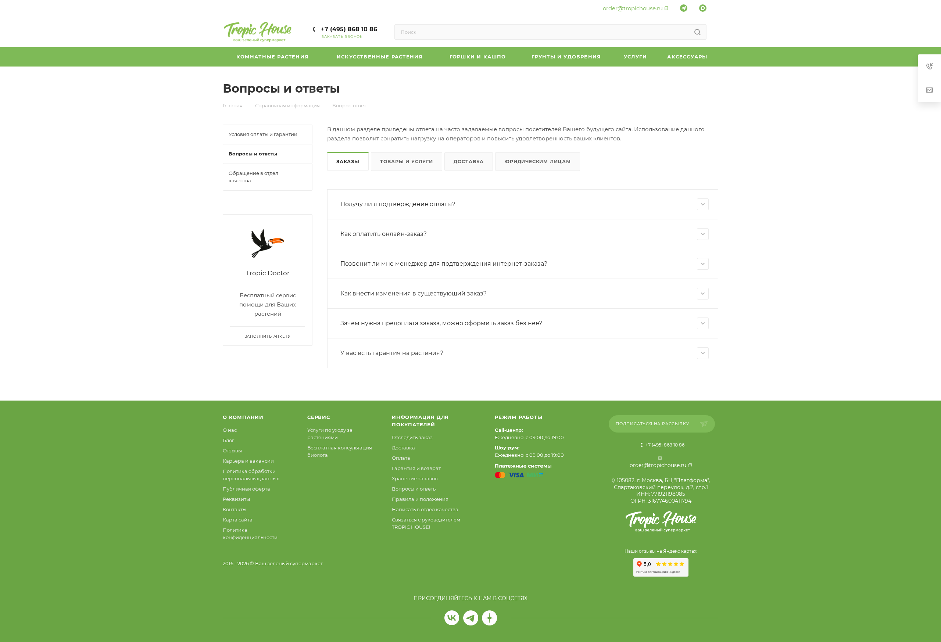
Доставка (469, 161)
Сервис (318, 417)
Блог (228, 440)
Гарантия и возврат (416, 468)
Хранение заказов (415, 478)
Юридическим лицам (537, 161)
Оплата (401, 458)
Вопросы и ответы (414, 489)
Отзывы (232, 450)
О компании (243, 417)
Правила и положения (420, 499)
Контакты (234, 509)
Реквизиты (236, 499)
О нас (230, 430)
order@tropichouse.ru (633, 8)
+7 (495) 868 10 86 (348, 29)
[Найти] (697, 32)
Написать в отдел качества (425, 509)
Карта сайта (238, 520)
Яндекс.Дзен (489, 618)
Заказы (347, 161)
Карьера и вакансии (248, 461)
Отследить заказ (412, 437)
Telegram (471, 618)
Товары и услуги (406, 161)
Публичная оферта (246, 489)
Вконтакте (452, 618)
